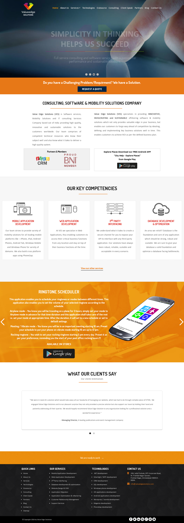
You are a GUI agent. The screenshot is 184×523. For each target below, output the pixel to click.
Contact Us (27, 507)
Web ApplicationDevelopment (69, 222)
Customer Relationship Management (65, 499)
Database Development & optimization (161, 222)
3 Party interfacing (59, 481)
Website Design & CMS (60, 488)
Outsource (27, 488)
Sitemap (26, 510)
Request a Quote (92, 89)
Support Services (57, 503)
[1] (90, 433)
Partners (26, 499)
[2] (94, 433)
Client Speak (27, 495)
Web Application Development (63, 477)
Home (25, 473)
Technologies (28, 484)
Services (26, 481)
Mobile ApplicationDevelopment (23, 222)
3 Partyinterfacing (115, 222)
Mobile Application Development (63, 473)
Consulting (27, 492)
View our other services (92, 268)
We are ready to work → (92, 457)
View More (89, 328)
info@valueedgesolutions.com (142, 484)
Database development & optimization (65, 484)
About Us (26, 477)
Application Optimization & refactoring (66, 495)
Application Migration (59, 492)
